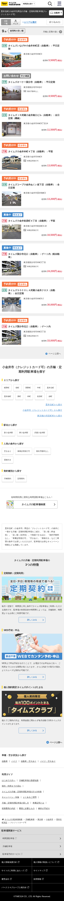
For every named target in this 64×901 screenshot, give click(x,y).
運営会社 (5, 879)
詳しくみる (32, 620)
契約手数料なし (42, 451)
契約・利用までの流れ (11, 786)
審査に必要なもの (27, 808)
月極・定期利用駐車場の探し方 (15, 803)
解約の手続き (44, 808)
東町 (19, 396)
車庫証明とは (38, 803)
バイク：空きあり (48, 761)
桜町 (17, 388)
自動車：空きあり (28, 761)
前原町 (39, 396)
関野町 (28, 388)
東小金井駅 (23, 433)
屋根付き (7, 460)
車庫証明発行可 (23, 451)
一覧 (6, 24)
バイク (14, 761)
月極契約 (7, 479)
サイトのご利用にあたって (13, 870)
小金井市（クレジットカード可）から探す (42, 410)
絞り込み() (54, 22)
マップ (15, 24)
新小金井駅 (8, 433)
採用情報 (37, 879)
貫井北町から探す (54, 404)
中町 (39, 388)
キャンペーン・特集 (10, 797)
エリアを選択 (30, 22)
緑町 (50, 396)
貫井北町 (50, 388)
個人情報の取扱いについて (45, 862)
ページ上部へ (54, 353)
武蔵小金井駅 (39, 433)
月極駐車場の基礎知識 (28, 780)
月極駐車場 (7, 846)
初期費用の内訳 (8, 808)
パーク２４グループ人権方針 (14, 887)
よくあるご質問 (29, 797)
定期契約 (21, 479)
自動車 (5, 761)
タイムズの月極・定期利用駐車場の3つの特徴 (22, 792)
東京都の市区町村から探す (49, 415)
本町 (29, 396)
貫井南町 (7, 396)
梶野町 (6, 388)
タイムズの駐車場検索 (33, 504)
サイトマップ (39, 870)
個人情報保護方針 (9, 862)
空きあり (7, 451)
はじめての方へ (8, 780)
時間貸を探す (28, 4)
